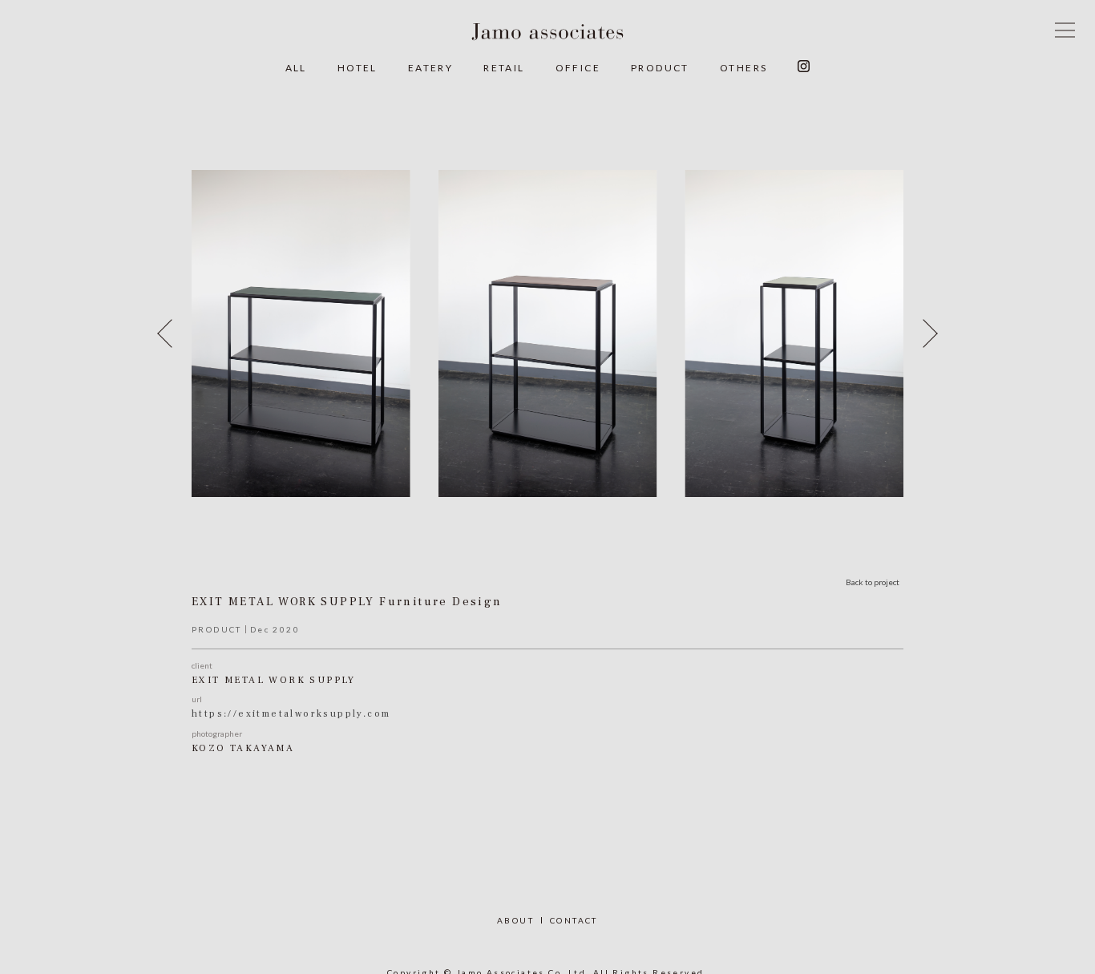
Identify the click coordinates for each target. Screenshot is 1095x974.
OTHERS (743, 68)
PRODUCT (660, 68)
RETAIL (503, 68)
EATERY (430, 68)
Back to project (872, 582)
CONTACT (574, 920)
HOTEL (357, 68)
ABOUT (515, 920)
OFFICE (578, 68)
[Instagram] (804, 68)
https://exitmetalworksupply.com (291, 714)
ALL (296, 68)
